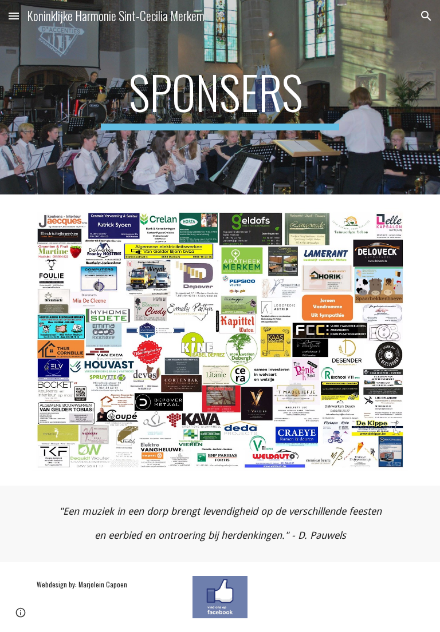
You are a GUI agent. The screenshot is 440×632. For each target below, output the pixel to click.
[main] (219, 97)
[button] (14, 15)
